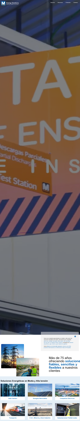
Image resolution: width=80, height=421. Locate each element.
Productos (68, 2)
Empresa (53, 2)
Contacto (75, 2)
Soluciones (60, 2)
